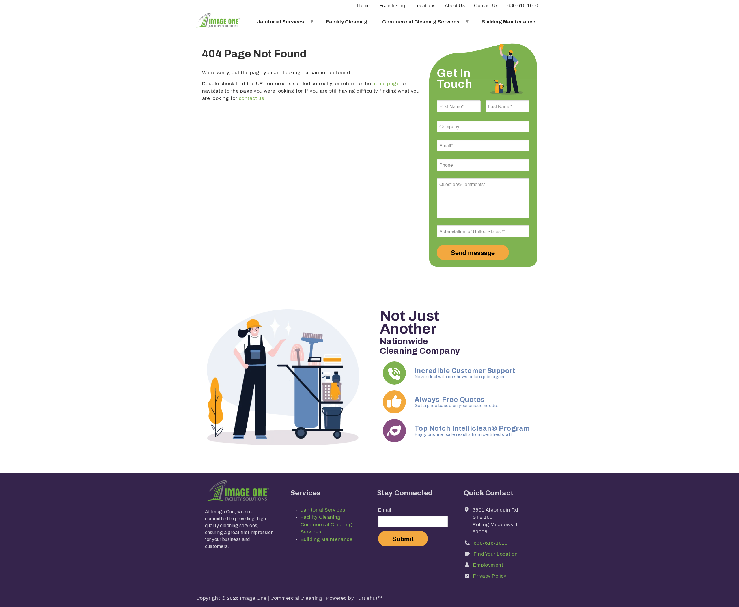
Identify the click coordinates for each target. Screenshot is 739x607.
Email (384, 510)
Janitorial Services (276, 24)
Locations (424, 5)
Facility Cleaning (346, 22)
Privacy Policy (490, 576)
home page (386, 83)
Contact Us (486, 5)
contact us (251, 98)
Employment (488, 565)
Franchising (392, 5)
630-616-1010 (522, 5)
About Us (455, 5)
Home (363, 5)
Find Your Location (496, 554)
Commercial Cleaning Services (417, 24)
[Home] (218, 22)
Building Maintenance (508, 22)
